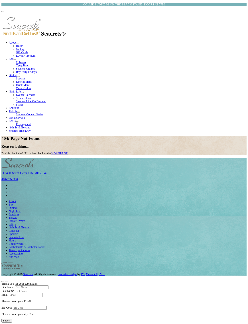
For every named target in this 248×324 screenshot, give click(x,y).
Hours (19, 45)
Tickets (13, 111)
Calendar (14, 230)
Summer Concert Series (29, 114)
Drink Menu (23, 85)
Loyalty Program (25, 55)
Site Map (14, 256)
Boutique (14, 107)
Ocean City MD (95, 274)
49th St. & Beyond (19, 127)
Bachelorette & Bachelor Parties (27, 247)
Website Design (67, 274)
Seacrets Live (23, 98)
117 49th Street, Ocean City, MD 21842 (24, 173)
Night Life (15, 91)
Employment (23, 124)
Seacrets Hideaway (20, 130)
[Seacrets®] (21, 33)
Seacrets (28, 274)
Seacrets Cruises (25, 68)
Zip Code (6, 307)
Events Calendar (25, 94)
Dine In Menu (24, 81)
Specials (20, 78)
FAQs (12, 120)
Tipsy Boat (22, 65)
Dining (13, 75)
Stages (19, 104)
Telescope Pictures (19, 250)
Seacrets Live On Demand (31, 101)
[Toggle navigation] (2, 11)
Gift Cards (22, 52)
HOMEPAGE (59, 153)
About (12, 42)
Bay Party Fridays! (27, 71)
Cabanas (21, 62)
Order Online (23, 88)
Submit (6, 320)
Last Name (7, 290)
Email (4, 294)
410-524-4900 (9, 179)
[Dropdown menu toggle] (17, 43)
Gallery (20, 49)
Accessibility (16, 253)
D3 (83, 274)
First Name (7, 287)
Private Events (17, 117)
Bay (11, 58)
